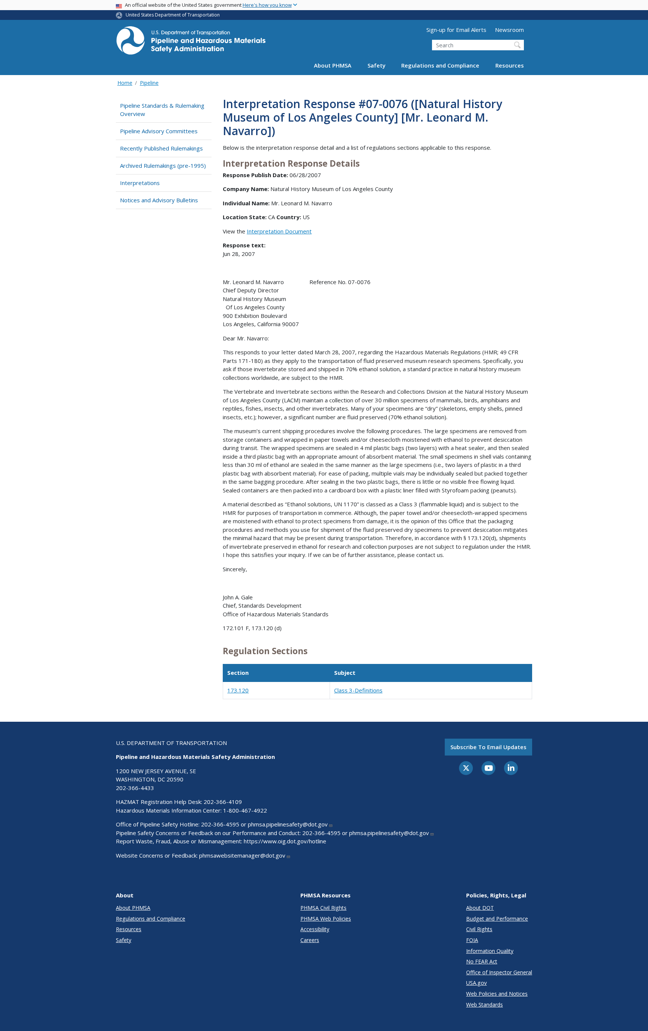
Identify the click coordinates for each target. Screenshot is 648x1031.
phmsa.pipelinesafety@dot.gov (288, 824)
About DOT (480, 907)
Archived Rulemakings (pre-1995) (163, 165)
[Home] (191, 43)
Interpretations (140, 183)
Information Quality (489, 950)
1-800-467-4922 (245, 810)
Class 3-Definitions (358, 690)
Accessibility (314, 929)
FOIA (472, 940)
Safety (377, 65)
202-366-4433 (135, 788)
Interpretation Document (279, 231)
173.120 (238, 690)
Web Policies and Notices (497, 993)
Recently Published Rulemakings (161, 148)
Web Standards (484, 1004)
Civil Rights (479, 929)
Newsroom (509, 29)
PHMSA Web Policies (325, 918)
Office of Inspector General (499, 972)
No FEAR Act (481, 961)
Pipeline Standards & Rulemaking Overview (162, 110)
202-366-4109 (223, 801)
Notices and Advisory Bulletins (159, 200)
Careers (309, 940)
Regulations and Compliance (440, 65)
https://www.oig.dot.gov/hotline (285, 841)
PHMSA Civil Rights (323, 907)
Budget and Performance (497, 918)
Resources (509, 65)
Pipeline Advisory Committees (159, 131)
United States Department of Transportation (173, 15)
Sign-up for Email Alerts (456, 29)
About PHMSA (332, 65)
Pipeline (149, 82)
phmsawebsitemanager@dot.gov (242, 855)
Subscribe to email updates (488, 747)
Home (124, 82)
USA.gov (476, 982)
